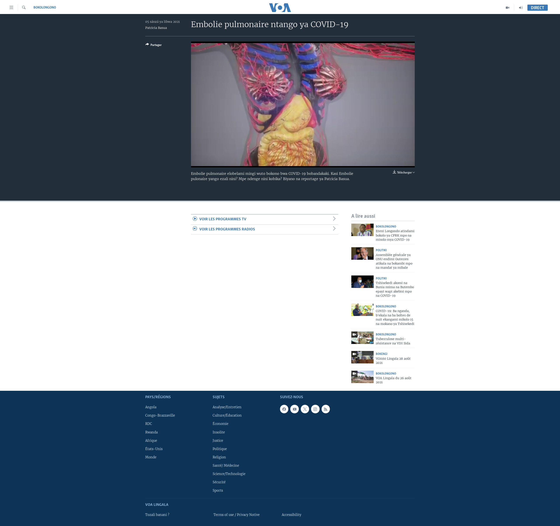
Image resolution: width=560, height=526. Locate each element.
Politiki (381, 250)
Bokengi (381, 354)
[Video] (507, 7)
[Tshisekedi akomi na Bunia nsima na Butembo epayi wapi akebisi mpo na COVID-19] (362, 281)
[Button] (153, 46)
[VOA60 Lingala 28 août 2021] (362, 357)
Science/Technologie (229, 474)
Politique (220, 449)
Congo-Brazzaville (160, 415)
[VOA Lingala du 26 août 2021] (362, 377)
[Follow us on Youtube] (294, 409)
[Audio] (520, 7)
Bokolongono (44, 7)
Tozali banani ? (157, 515)
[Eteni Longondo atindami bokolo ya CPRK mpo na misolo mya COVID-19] (362, 230)
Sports (218, 491)
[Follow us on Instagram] (315, 409)
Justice (218, 440)
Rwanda (151, 432)
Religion (219, 457)
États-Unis (154, 449)
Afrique (151, 440)
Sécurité (219, 482)
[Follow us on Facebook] (284, 409)
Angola (150, 407)
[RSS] (326, 409)
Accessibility (291, 515)
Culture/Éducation (227, 415)
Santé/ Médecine (226, 466)
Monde (150, 457)
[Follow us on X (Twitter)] (305, 409)
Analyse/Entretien (227, 407)
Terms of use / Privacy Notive (237, 515)
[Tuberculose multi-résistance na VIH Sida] (362, 337)
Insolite (219, 432)
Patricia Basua (156, 28)
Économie (220, 424)
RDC (148, 424)
